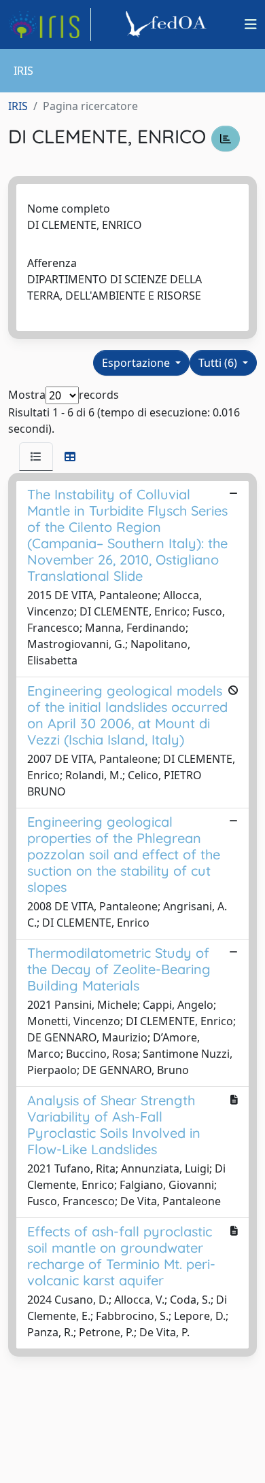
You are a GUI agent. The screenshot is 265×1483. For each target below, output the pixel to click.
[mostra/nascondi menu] (251, 24)
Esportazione (137, 362)
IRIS (18, 106)
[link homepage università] (168, 24)
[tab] (36, 456)
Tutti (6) (219, 362)
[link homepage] (49, 24)
